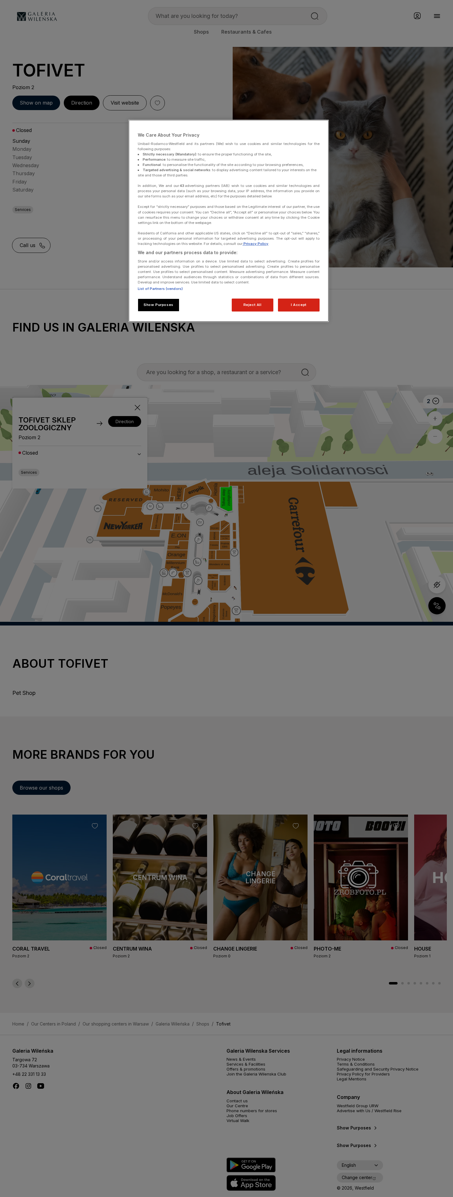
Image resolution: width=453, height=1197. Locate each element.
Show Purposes (158, 305)
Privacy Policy (255, 243)
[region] (229, 221)
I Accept (299, 305)
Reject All (252, 305)
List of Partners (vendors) (160, 289)
